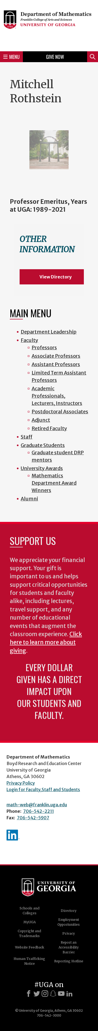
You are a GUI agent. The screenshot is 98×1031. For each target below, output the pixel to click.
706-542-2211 (38, 811)
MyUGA (29, 922)
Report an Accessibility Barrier (69, 947)
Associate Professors (56, 356)
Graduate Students (43, 445)
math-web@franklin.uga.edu (37, 804)
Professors (44, 347)
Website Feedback (29, 947)
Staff (26, 437)
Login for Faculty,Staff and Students (43, 789)
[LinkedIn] (69, 993)
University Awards (42, 468)
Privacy (68, 933)
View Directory (55, 277)
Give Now (55, 56)
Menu (14, 56)
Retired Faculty (49, 428)
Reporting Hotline (68, 961)
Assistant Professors (56, 364)
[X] (36, 993)
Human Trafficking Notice (29, 961)
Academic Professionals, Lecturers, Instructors (57, 395)
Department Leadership (48, 332)
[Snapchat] (53, 993)
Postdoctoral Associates (60, 411)
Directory (68, 911)
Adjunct (41, 420)
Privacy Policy (21, 783)
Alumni (29, 499)
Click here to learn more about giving (46, 642)
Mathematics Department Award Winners (54, 482)
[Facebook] (28, 993)
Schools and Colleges (29, 910)
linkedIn (13, 835)
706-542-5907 (33, 817)
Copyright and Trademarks (29, 933)
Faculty (29, 340)
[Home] (49, 25)
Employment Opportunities (68, 922)
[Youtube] (61, 993)
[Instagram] (45, 993)
